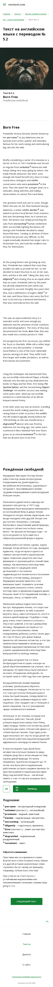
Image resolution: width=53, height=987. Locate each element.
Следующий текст (27, 901)
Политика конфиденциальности (26, 976)
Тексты (26, 944)
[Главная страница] (16, 4)
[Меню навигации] (4, 4)
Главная (26, 934)
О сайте (26, 964)
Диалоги (26, 954)
